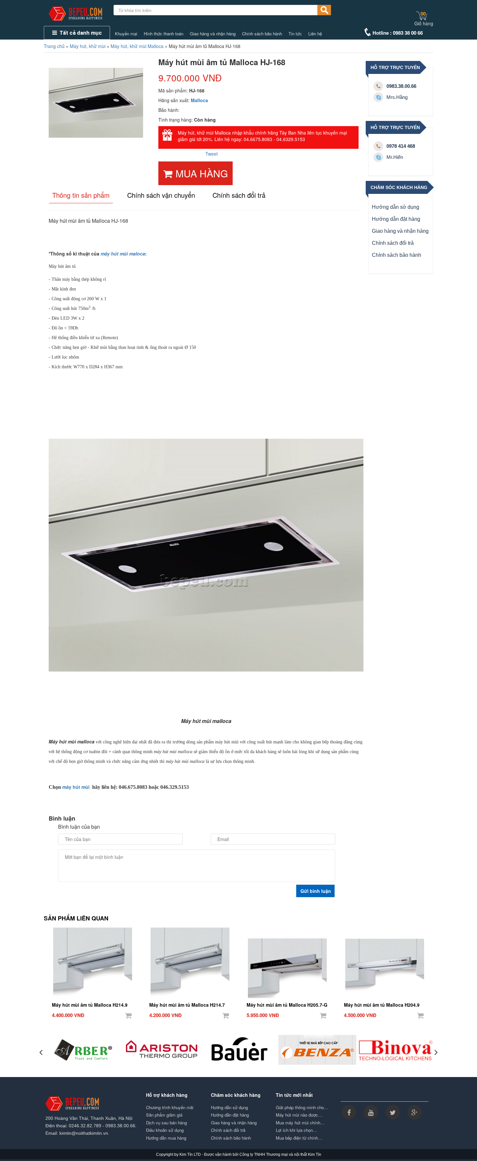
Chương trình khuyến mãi (169, 1107)
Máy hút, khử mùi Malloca (137, 46)
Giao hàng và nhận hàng (213, 34)
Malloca (199, 100)
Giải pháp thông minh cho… (302, 1107)
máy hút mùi (76, 787)
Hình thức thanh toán (163, 34)
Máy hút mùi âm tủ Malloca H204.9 (382, 1004)
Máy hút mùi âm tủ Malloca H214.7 (187, 1004)
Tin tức (295, 34)
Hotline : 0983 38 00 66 (398, 32)
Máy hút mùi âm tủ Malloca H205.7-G (287, 1004)
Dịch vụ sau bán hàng (166, 1123)
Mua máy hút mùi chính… (300, 1123)
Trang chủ (54, 46)
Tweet (211, 153)
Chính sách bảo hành (262, 34)
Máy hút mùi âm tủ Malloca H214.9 (90, 1004)
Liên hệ (315, 34)
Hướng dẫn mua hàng (166, 1138)
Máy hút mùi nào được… (299, 1115)
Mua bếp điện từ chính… (299, 1138)
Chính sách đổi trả (393, 243)
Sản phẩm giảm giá (164, 1115)
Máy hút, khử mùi (87, 46)
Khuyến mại (126, 34)
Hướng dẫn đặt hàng (396, 219)
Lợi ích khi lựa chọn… (296, 1130)
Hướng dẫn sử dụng (395, 207)
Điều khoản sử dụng (165, 1130)
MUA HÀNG (202, 173)
